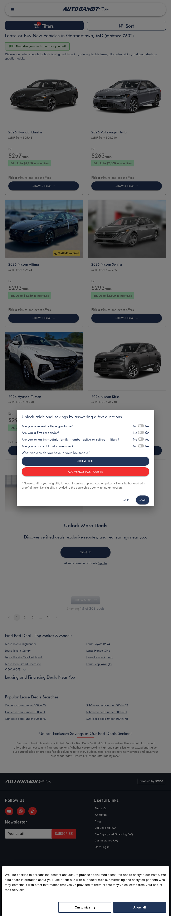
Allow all (139, 907)
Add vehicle (85, 461)
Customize (82, 907)
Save (143, 500)
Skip (126, 500)
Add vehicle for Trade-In (85, 471)
